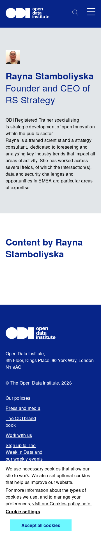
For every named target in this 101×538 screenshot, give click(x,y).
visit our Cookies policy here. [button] (62, 503)
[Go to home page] (30, 14)
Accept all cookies (40, 525)
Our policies (18, 398)
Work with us (19, 435)
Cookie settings (23, 511)
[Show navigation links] (91, 11)
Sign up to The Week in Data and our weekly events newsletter (24, 455)
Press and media (23, 408)
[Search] (75, 12)
